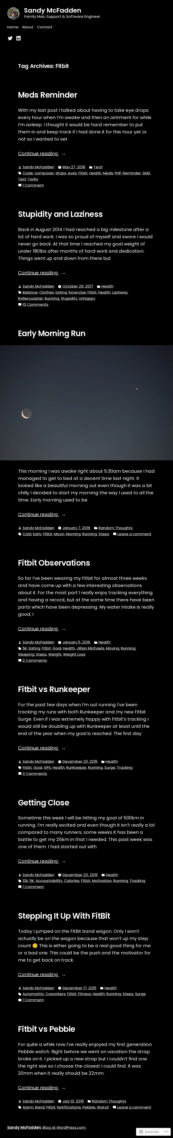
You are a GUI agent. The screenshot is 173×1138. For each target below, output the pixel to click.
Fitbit (83, 173)
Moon (59, 534)
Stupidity (69, 298)
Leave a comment (134, 534)
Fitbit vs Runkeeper (54, 689)
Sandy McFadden (52, 10)
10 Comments (35, 305)
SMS (146, 173)
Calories (72, 880)
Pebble (88, 1107)
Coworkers (56, 993)
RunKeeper (76, 767)
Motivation (102, 880)
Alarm (28, 1107)
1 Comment (33, 185)
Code (28, 173)
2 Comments (35, 661)
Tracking (124, 767)
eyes (72, 173)
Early (37, 534)
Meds (108, 173)
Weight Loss (74, 654)
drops (60, 173)
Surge (109, 767)
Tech (98, 167)
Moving (112, 648)
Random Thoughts (115, 528)
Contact (44, 27)
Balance (30, 292)
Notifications (69, 1107)
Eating (61, 292)
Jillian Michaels (90, 648)
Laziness (119, 292)
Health (95, 173)
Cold (27, 534)
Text (22, 179)
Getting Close (43, 802)
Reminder (132, 173)
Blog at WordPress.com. (64, 1127)
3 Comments (35, 774)
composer (44, 173)
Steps (103, 534)
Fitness (84, 993)
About (27, 27)
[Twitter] (10, 37)
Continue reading (38, 153)
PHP (118, 173)
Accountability (49, 880)
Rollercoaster (30, 298)
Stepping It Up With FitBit (64, 916)
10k (25, 880)
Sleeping (26, 654)
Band (40, 1107)
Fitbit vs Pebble (46, 1029)
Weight (54, 654)
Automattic (33, 993)
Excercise (77, 292)
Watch (103, 1107)
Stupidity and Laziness (60, 214)
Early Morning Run (51, 333)
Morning (73, 534)
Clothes (46, 292)
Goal (56, 648)
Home (12, 27)
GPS (47, 767)
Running (52, 298)
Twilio (33, 179)
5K (25, 648)
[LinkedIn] (17, 37)
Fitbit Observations (54, 563)
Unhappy (87, 298)
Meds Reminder (47, 95)
